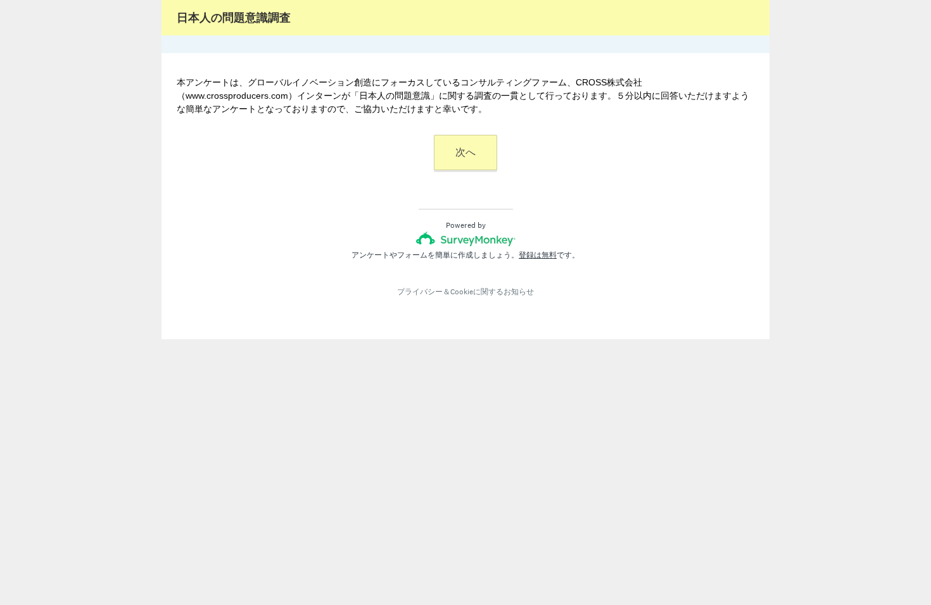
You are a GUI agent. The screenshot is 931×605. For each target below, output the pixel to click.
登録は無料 (538, 255)
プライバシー (420, 292)
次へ (465, 152)
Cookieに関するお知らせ (492, 292)
